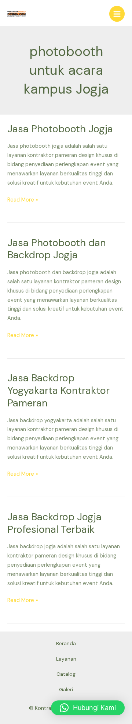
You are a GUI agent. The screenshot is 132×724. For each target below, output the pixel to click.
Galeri (66, 689)
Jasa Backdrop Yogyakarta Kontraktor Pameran (58, 390)
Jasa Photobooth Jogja (60, 128)
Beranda (66, 643)
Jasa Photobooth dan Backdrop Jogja (56, 249)
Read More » (22, 199)
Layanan (66, 658)
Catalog (66, 674)
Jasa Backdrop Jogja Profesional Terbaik (54, 523)
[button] (88, 707)
